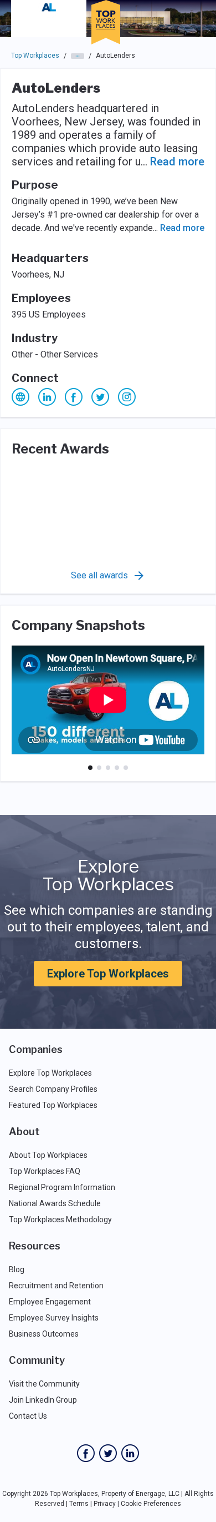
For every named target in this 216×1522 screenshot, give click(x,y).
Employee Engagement (50, 1301)
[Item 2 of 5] (99, 767)
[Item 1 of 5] (90, 767)
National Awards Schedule (55, 1203)
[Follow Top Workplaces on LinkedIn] (130, 1453)
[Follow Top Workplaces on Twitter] (108, 1453)
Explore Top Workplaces (108, 973)
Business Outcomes (44, 1333)
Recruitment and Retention (56, 1285)
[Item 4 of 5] (117, 767)
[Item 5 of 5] (126, 767)
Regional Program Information (62, 1187)
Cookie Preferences (151, 1504)
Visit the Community (44, 1383)
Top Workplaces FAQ (44, 1171)
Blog (16, 1269)
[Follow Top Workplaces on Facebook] (86, 1453)
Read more (177, 161)
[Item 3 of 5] (108, 767)
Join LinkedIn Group (43, 1399)
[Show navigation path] (77, 56)
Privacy (105, 1504)
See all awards (99, 575)
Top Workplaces (35, 55)
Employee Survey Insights (54, 1317)
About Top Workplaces (48, 1155)
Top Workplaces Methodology (60, 1219)
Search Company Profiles (53, 1089)
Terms (79, 1504)
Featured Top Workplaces (53, 1105)
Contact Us (28, 1416)
